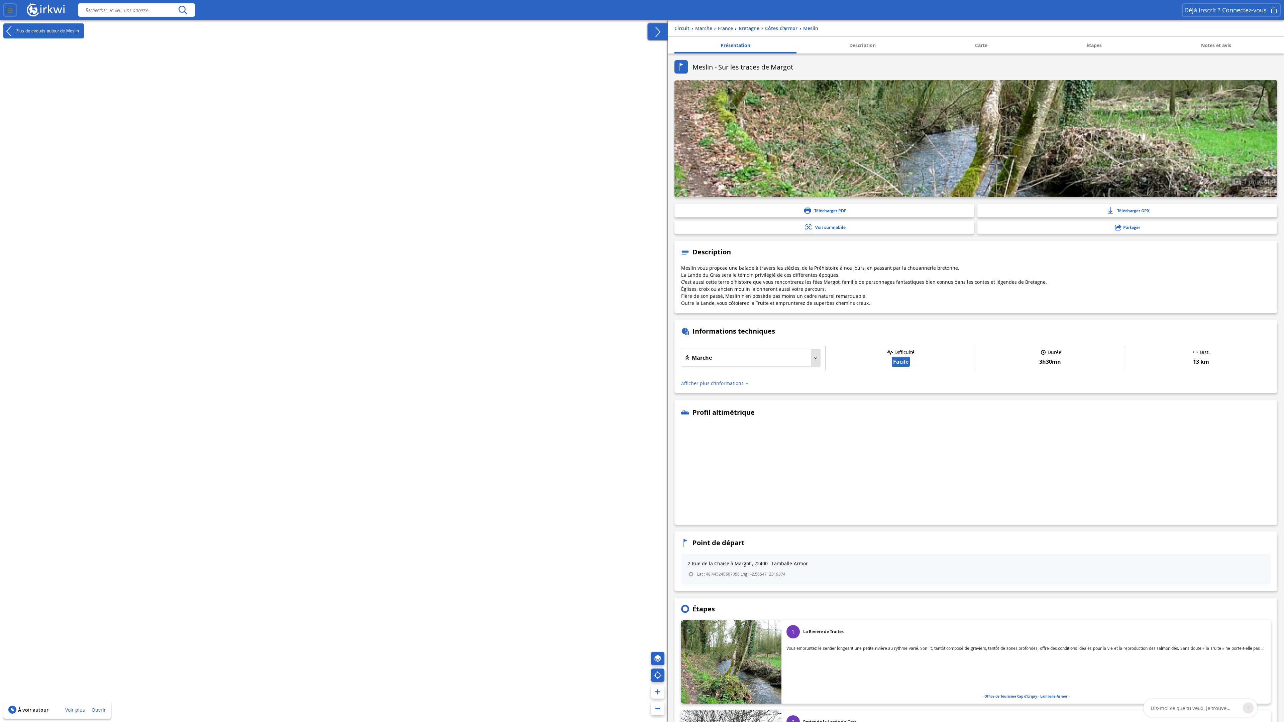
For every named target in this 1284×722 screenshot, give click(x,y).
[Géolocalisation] (657, 675)
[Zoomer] (657, 692)
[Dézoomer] (657, 708)
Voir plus (75, 710)
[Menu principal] (10, 10)
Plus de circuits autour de (46, 30)
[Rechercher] (182, 10)
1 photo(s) (1258, 181)
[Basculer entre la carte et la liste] (658, 31)
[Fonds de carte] (657, 658)
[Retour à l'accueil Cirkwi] (46, 10)
